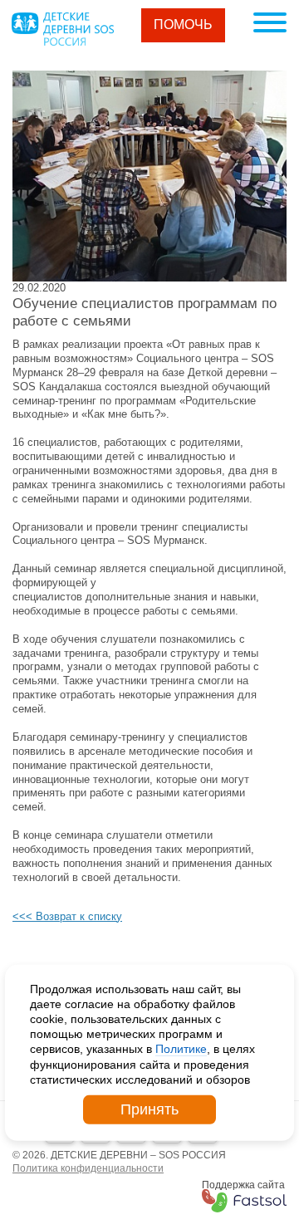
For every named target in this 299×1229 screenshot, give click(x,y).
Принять (149, 1109)
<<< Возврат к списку (67, 916)
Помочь (183, 24)
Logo (62, 29)
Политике (181, 1048)
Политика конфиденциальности (88, 1168)
